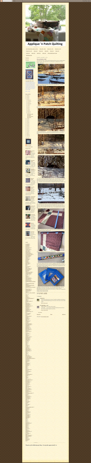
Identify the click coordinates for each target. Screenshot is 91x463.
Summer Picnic (28, 411)
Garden (26, 319)
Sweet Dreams (27, 415)
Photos (26, 367)
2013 (27, 129)
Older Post (63, 314)
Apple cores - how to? (32, 187)
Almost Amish (28, 251)
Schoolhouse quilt (28, 396)
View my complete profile (29, 146)
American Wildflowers (29, 253)
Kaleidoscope (27, 337)
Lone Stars (27, 347)
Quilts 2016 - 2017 (29, 51)
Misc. (26, 354)
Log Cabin (27, 346)
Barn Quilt (27, 261)
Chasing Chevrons (28, 277)
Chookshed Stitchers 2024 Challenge (30, 281)
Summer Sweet (28, 412)
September (28, 103)
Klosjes (27, 341)
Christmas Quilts (28, 288)
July (28, 105)
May (28, 108)
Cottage (27, 294)
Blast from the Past (28, 269)
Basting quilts (27, 263)
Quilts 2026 (44, 53)
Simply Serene (27, 401)
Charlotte (27, 276)
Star (26, 406)
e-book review (27, 307)
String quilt (27, 407)
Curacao (27, 299)
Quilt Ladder (27, 382)
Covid (26, 295)
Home (51, 314)
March (28, 110)
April (28, 109)
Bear (26, 265)
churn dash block (28, 290)
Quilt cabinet (27, 380)
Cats (26, 274)
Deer (26, 302)
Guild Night (27, 326)
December (28, 100)
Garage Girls (27, 318)
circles (26, 291)
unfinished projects (28, 431)
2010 (27, 132)
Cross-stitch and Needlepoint (29, 298)
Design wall (27, 303)
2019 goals (27, 248)
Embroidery (27, 310)
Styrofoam (27, 410)
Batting (27, 264)
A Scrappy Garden (28, 249)
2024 (27, 97)
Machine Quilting (28, 350)
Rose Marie (29, 145)
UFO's (26, 429)
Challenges (27, 275)
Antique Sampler (28, 256)
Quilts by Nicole (28, 388)
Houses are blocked (32, 179)
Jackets (26, 333)
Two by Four (27, 428)
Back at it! (32, 223)
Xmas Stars (27, 439)
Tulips (26, 425)
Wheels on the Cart (28, 436)
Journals (27, 335)
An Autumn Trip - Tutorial (29, 254)
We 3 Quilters (27, 433)
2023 (27, 98)
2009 (27, 133)
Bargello (27, 260)
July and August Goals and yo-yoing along (33, 197)
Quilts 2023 (28, 53)
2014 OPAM (27, 244)
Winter (26, 437)
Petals (26, 366)
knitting (27, 342)
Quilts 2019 (41, 51)
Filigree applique (28, 313)
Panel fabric (27, 363)
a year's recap (27, 250)
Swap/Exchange (28, 414)
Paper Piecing (27, 364)
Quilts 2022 (57, 51)
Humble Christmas (28, 331)
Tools (26, 420)
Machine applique (28, 348)
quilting (27, 385)
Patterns (27, 365)
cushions (27, 300)
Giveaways (27, 321)
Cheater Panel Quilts (28, 278)
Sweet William (28, 416)
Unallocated (27, 430)
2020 (27, 120)
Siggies (27, 400)
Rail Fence (27, 390)
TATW (26, 418)
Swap (26, 413)
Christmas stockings (28, 289)
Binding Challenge (28, 268)
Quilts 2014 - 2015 (58, 48)
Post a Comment (40, 312)
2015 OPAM (27, 245)
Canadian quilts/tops (28, 273)
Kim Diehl (27, 340)
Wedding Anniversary (28, 435)
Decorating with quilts (29, 301)
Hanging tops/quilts (28, 329)
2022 (27, 118)
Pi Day (26, 368)
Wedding (27, 434)
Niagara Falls (27, 360)
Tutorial (27, 427)
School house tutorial (33, 161)
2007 (27, 136)
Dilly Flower (27, 304)
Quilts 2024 (33, 53)
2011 (27, 131)
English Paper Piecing (28, 311)
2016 (27, 125)
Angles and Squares (28, 255)
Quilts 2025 (39, 53)
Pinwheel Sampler (28, 371)
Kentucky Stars (28, 338)
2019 (27, 122)
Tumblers (27, 426)
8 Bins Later (32, 231)
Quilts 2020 (46, 51)
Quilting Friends (28, 386)
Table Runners (27, 417)
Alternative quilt (28, 252)
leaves (26, 344)
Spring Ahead (27, 404)
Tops (26, 421)
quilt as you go (28, 378)
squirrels (27, 405)
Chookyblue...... (43, 305)
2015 (27, 126)
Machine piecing (28, 349)
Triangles (27, 423)
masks (26, 353)
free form (27, 317)
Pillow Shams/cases (28, 369)
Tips (26, 419)
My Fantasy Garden (28, 357)
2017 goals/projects (28, 247)
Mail (26, 351)
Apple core (27, 257)
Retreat (26, 394)
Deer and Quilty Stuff (30, 114)
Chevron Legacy (28, 279)
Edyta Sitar (27, 308)
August (28, 104)
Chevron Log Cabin (28, 280)
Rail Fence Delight (28, 391)
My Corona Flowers (28, 356)
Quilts (26, 387)
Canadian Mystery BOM (29, 272)
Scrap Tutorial (27, 397)
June (28, 107)
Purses (26, 376)
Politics (27, 373)
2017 (27, 124)
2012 (27, 130)
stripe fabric (27, 408)
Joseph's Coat (27, 334)
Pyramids (27, 377)
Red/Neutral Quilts (29, 55)
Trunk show (27, 424)
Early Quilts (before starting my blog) (32, 48)
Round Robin (27, 395)
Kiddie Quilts (27, 339)
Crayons (27, 296)
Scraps (26, 399)
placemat (27, 372)
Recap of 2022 (29, 117)
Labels (26, 343)
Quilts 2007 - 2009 (43, 48)
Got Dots (27, 322)
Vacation (27, 432)
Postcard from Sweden (29, 374)
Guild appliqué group (28, 324)
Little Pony (27, 345)
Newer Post (38, 314)
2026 (27, 95)
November (28, 101)
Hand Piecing (27, 327)
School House (29, 115)
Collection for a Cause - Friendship (30, 292)
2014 (27, 127)
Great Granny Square (28, 323)
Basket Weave (27, 262)
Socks (26, 403)
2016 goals (27, 246)
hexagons (27, 330)
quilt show (27, 383)
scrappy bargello (28, 398)
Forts (26, 315)
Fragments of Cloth (28, 316)
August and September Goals (33, 169)
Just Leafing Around (28, 336)
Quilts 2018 (35, 51)
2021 (27, 119)
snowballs (27, 402)
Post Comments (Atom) (45, 316)
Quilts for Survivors (28, 389)
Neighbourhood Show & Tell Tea (30, 358)
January (28, 112)
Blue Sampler (27, 270)
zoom (26, 440)
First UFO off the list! (30, 116)
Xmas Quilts (27, 438)
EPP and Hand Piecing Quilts (52, 53)
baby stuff (27, 259)
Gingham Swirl (28, 320)
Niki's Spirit (27, 361)
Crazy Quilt (27, 297)
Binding (27, 267)
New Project (27, 359)
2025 (27, 96)
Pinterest (27, 370)
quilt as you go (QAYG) (29, 379)
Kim (42, 298)
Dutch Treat (27, 306)
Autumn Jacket (33, 214)
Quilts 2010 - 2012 (50, 48)
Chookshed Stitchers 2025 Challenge (30, 287)
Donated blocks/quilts (28, 305)
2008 (27, 134)
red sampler (27, 393)
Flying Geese (27, 314)
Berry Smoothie (28, 266)
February (28, 111)
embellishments (28, 309)
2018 (27, 123)
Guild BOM (27, 325)
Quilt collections (28, 381)
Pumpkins (27, 375)
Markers (27, 352)
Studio (26, 409)
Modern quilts (27, 355)
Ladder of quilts (33, 205)
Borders (27, 271)
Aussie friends (27, 258)
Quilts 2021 (52, 51)
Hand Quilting (27, 328)
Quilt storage (27, 384)
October (28, 102)
